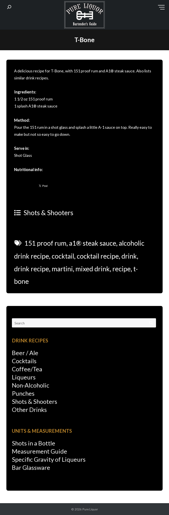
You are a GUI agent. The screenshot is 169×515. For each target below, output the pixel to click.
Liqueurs (24, 377)
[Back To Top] (157, 503)
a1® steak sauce (92, 243)
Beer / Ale (25, 352)
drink (129, 256)
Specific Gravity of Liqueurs (49, 459)
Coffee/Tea (27, 369)
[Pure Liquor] (84, 15)
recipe (121, 269)
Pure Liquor (90, 509)
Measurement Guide (39, 451)
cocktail (63, 256)
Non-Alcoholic (30, 385)
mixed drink (92, 269)
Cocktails (24, 361)
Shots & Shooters (48, 212)
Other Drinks (29, 409)
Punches (23, 393)
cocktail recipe (98, 256)
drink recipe (31, 269)
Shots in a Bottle (33, 443)
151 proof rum (45, 243)
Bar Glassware (31, 467)
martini (62, 269)
